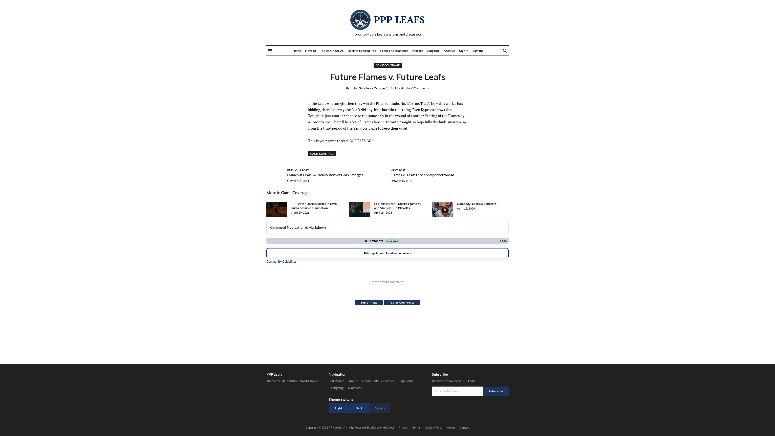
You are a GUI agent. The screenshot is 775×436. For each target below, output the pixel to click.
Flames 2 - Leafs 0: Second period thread (422, 175)
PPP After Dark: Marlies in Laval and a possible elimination (314, 206)
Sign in (463, 50)
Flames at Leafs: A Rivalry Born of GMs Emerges (325, 175)
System (380, 408)
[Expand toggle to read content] (502, 227)
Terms (416, 427)
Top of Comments (401, 302)
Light (338, 408)
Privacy (403, 427)
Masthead (355, 388)
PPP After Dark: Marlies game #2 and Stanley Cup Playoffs (397, 206)
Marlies (417, 50)
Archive (449, 50)
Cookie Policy (433, 427)
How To (310, 50)
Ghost (390, 427)
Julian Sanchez (358, 88)
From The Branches (394, 50)
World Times (309, 381)
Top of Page (369, 302)
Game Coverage (388, 65)
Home (296, 50)
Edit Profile (336, 381)
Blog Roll (433, 50)
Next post (398, 170)
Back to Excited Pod (362, 50)
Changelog (336, 388)
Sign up (477, 50)
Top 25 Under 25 (332, 50)
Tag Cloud (406, 381)
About (353, 381)
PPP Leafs (399, 19)
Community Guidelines (378, 381)
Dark (359, 408)
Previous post (298, 170)
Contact (465, 427)
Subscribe (496, 391)
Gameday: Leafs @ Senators (476, 203)
